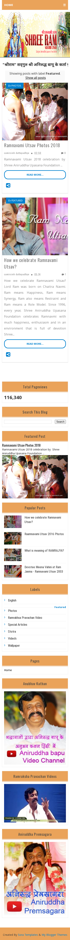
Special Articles (17, 624)
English (12, 600)
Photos (16, 85)
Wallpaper (14, 645)
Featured (17, 200)
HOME (8, 5)
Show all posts (35, 78)
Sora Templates (28, 935)
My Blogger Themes (54, 935)
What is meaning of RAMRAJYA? (44, 550)
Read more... (35, 174)
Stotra (12, 631)
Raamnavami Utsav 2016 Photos (44, 534)
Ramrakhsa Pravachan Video (25, 618)
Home (8, 670)
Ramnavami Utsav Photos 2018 (32, 145)
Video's (12, 638)
